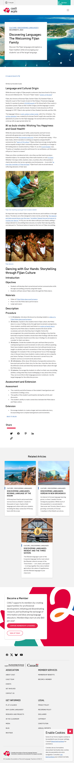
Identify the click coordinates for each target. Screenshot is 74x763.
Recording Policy (44, 709)
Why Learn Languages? (14, 709)
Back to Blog (12, 416)
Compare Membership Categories (22, 626)
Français (11, 2)
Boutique (64, 2)
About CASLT (10, 675)
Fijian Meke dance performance (27, 299)
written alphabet (11, 116)
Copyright (42, 719)
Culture (12, 27)
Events (8, 684)
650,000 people (29, 103)
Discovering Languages (28, 27)
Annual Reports (44, 728)
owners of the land (46, 95)
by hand (50, 157)
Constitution (43, 723)
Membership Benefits (46, 675)
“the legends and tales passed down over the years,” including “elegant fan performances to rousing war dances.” (31, 218)
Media (8, 723)
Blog (7, 728)
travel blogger (46, 147)
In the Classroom (12, 719)
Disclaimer (42, 714)
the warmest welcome (26, 137)
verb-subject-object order (29, 114)
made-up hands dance (47, 326)
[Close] (70, 731)
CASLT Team (10, 679)
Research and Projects (15, 714)
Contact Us (10, 693)
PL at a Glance (11, 705)
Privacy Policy (43, 705)
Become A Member (45, 679)
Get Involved (10, 688)
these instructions (57, 741)
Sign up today (15, 633)
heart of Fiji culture (23, 142)
